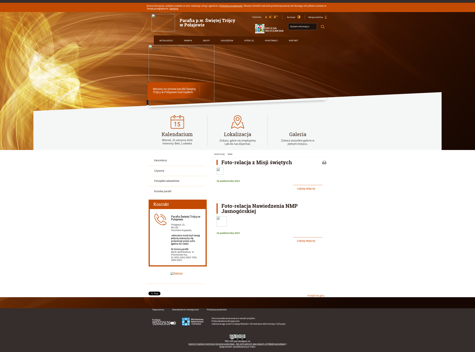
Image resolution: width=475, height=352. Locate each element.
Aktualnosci (166, 40)
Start (230, 154)
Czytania (159, 171)
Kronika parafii (162, 191)
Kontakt (293, 40)
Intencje (249, 40)
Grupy (206, 40)
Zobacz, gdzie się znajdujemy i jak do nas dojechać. (238, 142)
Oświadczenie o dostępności (185, 309)
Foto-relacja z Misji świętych (256, 162)
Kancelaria (160, 160)
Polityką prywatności (231, 6)
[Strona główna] (163, 22)
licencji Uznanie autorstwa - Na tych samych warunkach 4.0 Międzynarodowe (237, 344)
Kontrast (291, 17)
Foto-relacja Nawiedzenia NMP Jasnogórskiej (259, 208)
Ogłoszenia (227, 40)
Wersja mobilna (315, 17)
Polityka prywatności (217, 309)
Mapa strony (158, 309)
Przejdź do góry (316, 295)
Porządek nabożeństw (166, 181)
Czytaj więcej (304, 188)
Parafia (188, 40)
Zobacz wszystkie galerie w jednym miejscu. (297, 142)
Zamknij (173, 8)
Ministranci (271, 40)
